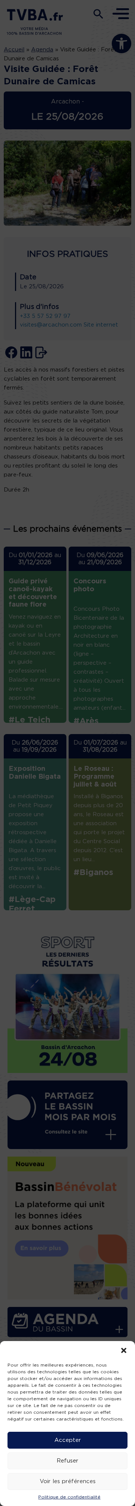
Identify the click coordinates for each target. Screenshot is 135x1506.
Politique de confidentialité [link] (69, 1497)
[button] (124, 1350)
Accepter (67, 1440)
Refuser (67, 1461)
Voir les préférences (68, 1481)
